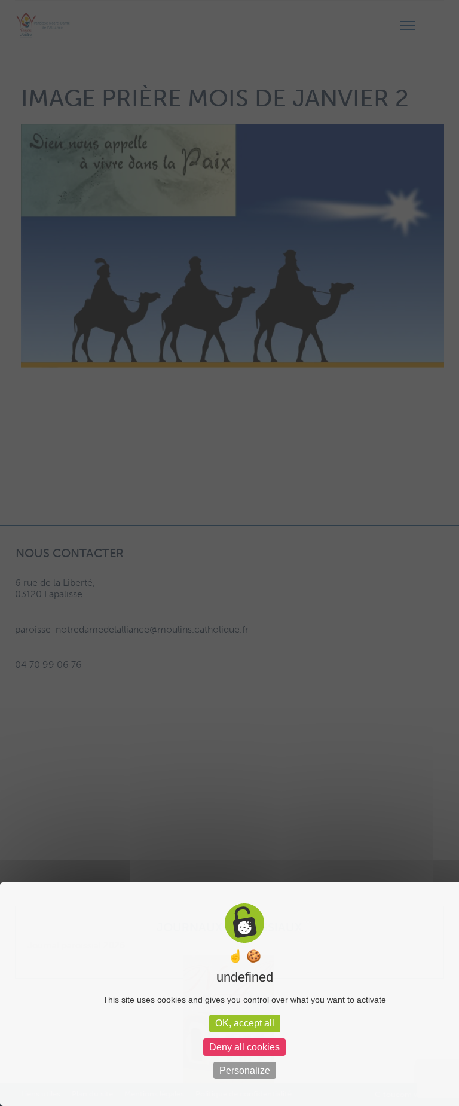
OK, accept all (244, 1023)
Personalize (244, 1070)
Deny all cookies (244, 1047)
